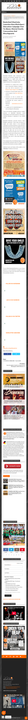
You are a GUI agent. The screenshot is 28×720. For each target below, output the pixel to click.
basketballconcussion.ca (17, 103)
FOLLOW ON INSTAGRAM (13, 283)
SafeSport (13, 15)
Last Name (7, 572)
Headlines (9, 15)
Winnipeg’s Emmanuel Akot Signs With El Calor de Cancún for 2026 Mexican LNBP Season (13, 401)
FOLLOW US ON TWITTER (13, 316)
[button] (3, 535)
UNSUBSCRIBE (17, 599)
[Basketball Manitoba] (14, 6)
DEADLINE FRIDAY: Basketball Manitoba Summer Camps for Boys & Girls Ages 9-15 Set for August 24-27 (16, 480)
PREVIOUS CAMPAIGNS (8, 599)
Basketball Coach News (11, 583)
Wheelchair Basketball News (12, 590)
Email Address (8, 564)
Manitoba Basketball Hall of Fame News (14, 587)
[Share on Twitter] (16, 354)
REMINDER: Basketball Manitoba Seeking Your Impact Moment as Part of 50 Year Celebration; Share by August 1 (16, 487)
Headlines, (6, 37)
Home (5, 15)
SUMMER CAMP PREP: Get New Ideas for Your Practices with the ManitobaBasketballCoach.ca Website (16, 493)
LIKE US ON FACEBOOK (12, 300)
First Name (7, 568)
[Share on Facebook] (7, 354)
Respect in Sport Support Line (12, 89)
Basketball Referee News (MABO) (13, 585)
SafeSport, (11, 37)
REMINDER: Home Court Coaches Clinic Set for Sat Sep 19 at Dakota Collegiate (13, 386)
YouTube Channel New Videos (12, 588)
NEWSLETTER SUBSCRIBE (13, 333)
